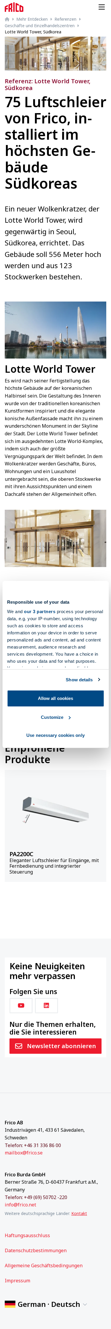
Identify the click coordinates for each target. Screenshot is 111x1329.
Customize (52, 717)
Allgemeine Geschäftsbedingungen (44, 1265)
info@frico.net (20, 1204)
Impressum (17, 1280)
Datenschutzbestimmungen (36, 1250)
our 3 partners (39, 611)
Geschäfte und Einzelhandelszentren (40, 25)
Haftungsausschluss (27, 1235)
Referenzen (65, 19)
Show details (79, 679)
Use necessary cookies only (55, 735)
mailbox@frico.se (24, 1152)
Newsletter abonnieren (61, 1046)
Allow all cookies (55, 698)
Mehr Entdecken (32, 19)
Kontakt (79, 1213)
